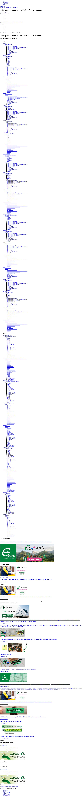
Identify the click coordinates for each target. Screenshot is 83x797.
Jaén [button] (8, 63)
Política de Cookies (6, 794)
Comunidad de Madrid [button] (7, 201)
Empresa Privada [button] (10, 51)
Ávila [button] (8, 135)
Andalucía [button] (4, 55)
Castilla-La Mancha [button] (6, 154)
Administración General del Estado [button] (13, 48)
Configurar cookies (6, 795)
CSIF (1, 788)
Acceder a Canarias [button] (8, 106)
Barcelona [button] (9, 175)
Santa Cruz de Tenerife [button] (11, 109)
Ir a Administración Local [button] (9, 403)
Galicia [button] (4, 242)
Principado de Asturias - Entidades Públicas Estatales (12, 21)
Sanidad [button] (8, 54)
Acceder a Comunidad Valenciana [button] (11, 215)
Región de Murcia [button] (6, 319)
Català (4, 16)
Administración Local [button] (11, 49)
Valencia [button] (8, 219)
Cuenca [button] (8, 159)
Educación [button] (9, 50)
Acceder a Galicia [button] (8, 243)
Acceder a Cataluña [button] (8, 173)
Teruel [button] (8, 80)
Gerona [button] (8, 176)
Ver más (2, 740)
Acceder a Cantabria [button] (8, 121)
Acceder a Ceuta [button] (8, 190)
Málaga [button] (8, 64)
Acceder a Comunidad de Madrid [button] (11, 202)
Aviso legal (5, 791)
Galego (4, 18)
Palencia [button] (8, 138)
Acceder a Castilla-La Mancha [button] (10, 155)
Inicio (4, 1)
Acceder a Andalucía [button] (8, 56)
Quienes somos (5, 790)
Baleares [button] (4, 93)
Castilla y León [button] (5, 132)
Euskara (4, 17)
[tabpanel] (41, 593)
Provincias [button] (7, 57)
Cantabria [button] (4, 120)
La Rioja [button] (4, 254)
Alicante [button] (8, 217)
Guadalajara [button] (9, 160)
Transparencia (5, 3)
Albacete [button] (8, 157)
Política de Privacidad (6, 792)
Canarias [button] (4, 105)
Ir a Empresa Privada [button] (8, 448)
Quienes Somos (5, 2)
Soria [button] (8, 140)
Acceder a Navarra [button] (8, 280)
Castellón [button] (9, 218)
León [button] (8, 137)
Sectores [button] (6, 45)
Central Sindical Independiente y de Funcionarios (9, 7)
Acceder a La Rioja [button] (8, 255)
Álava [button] (8, 294)
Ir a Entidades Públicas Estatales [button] (10, 470)
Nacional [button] (4, 43)
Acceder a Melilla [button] (8, 268)
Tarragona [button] (9, 178)
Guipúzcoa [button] (9, 295)
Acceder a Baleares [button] (8, 94)
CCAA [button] (6, 337)
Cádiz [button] (8, 59)
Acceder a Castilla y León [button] (9, 133)
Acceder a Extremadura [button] (9, 231)
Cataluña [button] (4, 172)
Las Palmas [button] (9, 108)
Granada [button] (8, 61)
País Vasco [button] (5, 291)
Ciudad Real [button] (9, 158)
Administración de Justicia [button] (12, 46)
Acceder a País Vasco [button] (9, 292)
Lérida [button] (8, 177)
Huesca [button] (8, 79)
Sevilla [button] (8, 65)
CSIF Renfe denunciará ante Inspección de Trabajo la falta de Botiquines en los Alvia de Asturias (22, 542)
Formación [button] (9, 53)
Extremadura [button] (5, 230)
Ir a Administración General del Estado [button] (12, 381)
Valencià (4, 19)
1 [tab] (41, 601)
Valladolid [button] (9, 141)
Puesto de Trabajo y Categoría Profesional (10, 747)
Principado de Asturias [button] (7, 307)
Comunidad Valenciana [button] (7, 214)
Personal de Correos (8, 748)
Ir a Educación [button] (7, 426)
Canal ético (5, 793)
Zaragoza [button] (9, 81)
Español (4, 15)
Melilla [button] (4, 267)
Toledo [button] (8, 161)
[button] (5, 13)
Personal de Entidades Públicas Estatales (12, 749)
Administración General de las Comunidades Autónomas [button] (17, 47)
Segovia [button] (8, 139)
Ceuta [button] (4, 189)
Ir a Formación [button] (7, 493)
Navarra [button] (4, 279)
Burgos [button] (8, 136)
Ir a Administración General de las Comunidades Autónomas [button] (16, 358)
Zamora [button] (8, 142)
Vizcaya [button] (8, 296)
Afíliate (4, 4)
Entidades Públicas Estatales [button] (12, 52)
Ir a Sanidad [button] (7, 515)
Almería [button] (8, 58)
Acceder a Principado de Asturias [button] (11, 308)
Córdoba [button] (8, 60)
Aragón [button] (4, 76)
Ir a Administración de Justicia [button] (10, 336)
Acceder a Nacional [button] (8, 44)
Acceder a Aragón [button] (8, 77)
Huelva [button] (8, 62)
